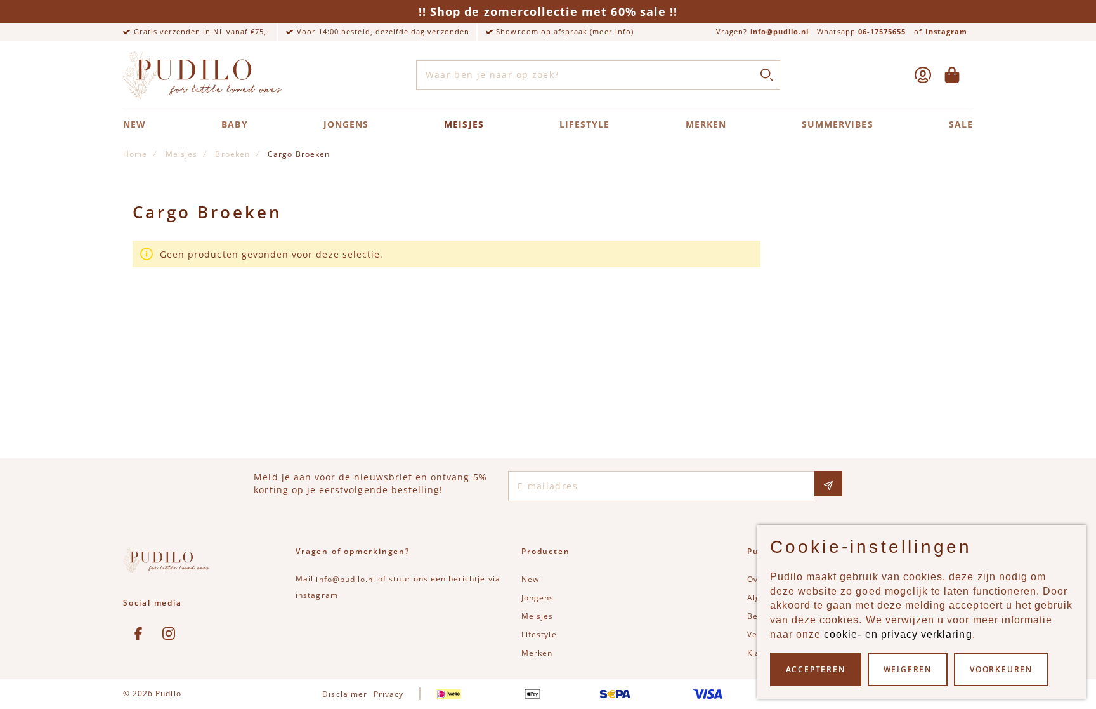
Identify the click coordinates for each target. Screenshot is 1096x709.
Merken (706, 124)
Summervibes (837, 124)
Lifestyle (584, 124)
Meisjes (463, 124)
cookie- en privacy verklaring (898, 634)
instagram (316, 595)
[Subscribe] (828, 483)
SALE (961, 124)
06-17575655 (882, 31)
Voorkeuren (1001, 669)
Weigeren (908, 669)
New (134, 124)
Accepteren (815, 669)
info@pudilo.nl (779, 31)
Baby (234, 124)
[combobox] (598, 75)
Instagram (946, 31)
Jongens (346, 124)
